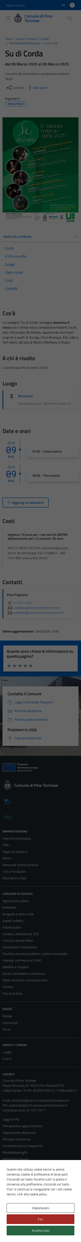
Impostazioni (40, 1207)
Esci (40, 1219)
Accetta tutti (40, 1230)
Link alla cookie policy (32, 1194)
